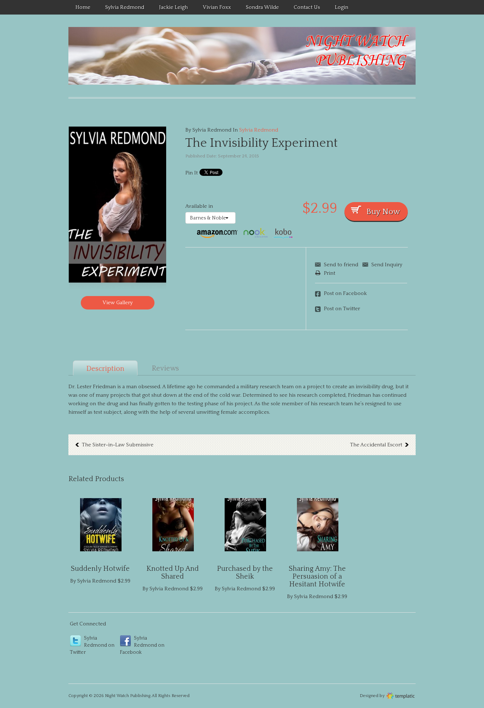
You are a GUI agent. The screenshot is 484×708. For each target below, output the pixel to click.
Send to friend (341, 265)
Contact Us (307, 7)
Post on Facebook (345, 293)
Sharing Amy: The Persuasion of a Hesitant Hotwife (317, 576)
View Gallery (117, 303)
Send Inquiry (386, 265)
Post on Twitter (342, 309)
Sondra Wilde (262, 7)
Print (329, 273)
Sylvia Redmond (124, 7)
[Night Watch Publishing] (242, 56)
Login (341, 7)
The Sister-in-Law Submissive (117, 445)
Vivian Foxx (217, 7)
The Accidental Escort (376, 445)
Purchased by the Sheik (245, 572)
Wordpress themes (400, 695)
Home (82, 7)
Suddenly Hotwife (100, 569)
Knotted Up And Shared (172, 572)
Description (105, 369)
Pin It (191, 173)
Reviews (165, 368)
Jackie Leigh (173, 7)
